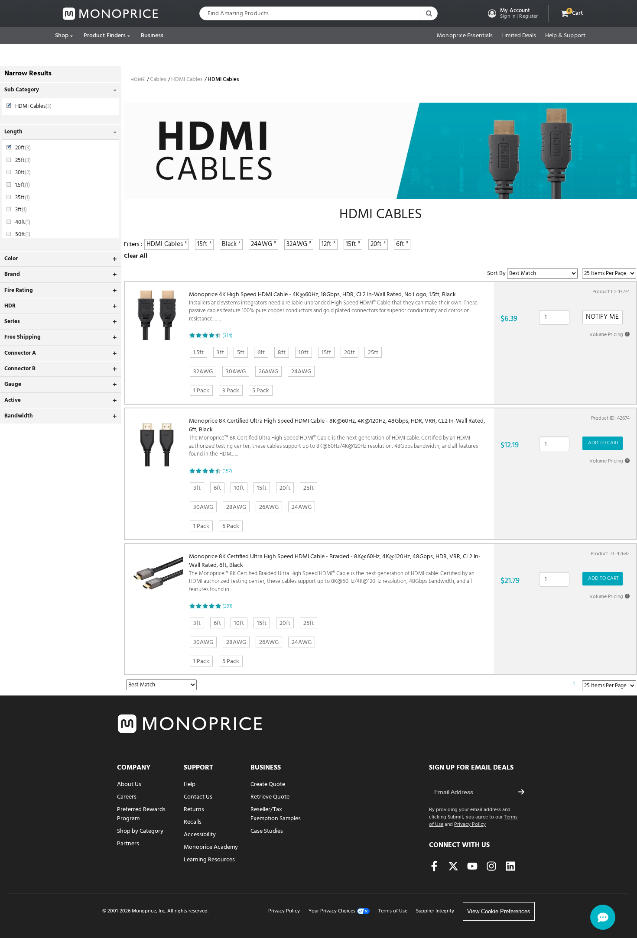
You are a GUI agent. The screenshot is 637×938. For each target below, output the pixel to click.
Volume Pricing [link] (608, 335)
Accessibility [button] (200, 834)
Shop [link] (61, 36)
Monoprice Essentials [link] (465, 36)
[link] (110, 13)
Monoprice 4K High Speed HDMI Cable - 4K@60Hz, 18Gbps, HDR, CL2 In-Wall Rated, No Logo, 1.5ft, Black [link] (333, 307)
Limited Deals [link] (518, 36)
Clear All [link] (135, 256)
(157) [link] (227, 471)
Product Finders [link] (105, 36)
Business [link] (152, 36)
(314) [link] (227, 335)
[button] (512, 13)
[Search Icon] (428, 13)
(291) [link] (227, 606)
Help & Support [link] (565, 36)
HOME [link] (137, 79)
